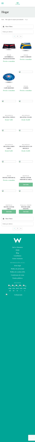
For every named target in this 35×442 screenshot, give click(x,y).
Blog (17, 253)
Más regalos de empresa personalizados (14, 19)
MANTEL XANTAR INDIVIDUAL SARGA (26, 178)
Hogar (9, 55)
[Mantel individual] (9, 167)
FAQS (17, 250)
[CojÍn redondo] (9, 78)
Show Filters (8, 26)
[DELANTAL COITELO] (9, 107)
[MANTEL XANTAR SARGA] (9, 197)
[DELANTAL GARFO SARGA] (9, 136)
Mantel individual (9, 177)
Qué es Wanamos (17, 247)
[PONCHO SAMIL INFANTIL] (26, 197)
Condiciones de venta (17, 275)
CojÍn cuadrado (25, 57)
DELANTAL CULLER (26, 117)
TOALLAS (23, 205)
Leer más (25, 184)
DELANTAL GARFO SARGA (9, 147)
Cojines (25, 88)
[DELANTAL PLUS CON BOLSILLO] (26, 136)
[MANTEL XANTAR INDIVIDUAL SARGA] (26, 167)
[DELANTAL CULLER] (26, 107)
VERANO (29, 205)
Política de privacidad (17, 269)
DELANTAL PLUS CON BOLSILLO (25, 147)
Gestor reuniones (17, 258)
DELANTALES (9, 115)
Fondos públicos (18, 278)
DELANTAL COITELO (9, 117)
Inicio (2, 19)
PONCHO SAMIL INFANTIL (25, 207)
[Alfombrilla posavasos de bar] (9, 47)
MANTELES (26, 175)
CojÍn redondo (9, 88)
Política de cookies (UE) (17, 272)
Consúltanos (17, 256)
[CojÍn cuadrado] (26, 47)
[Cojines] (26, 78)
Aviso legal (17, 265)
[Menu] (4, 3)
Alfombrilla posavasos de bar (9, 57)
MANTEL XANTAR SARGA (9, 207)
